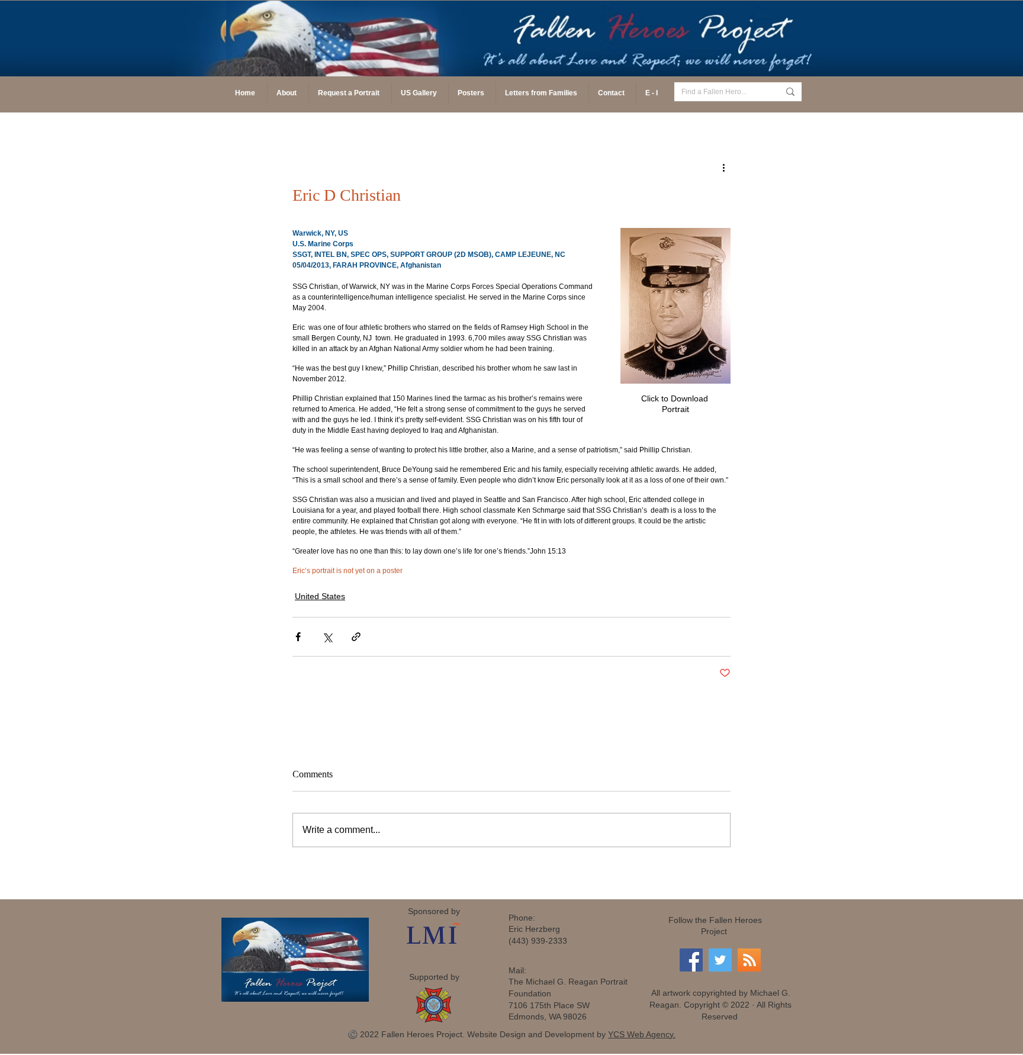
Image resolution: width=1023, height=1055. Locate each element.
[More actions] (723, 167)
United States (320, 596)
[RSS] (749, 960)
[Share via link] (356, 636)
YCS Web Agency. (641, 1034)
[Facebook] (691, 960)
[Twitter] (720, 960)
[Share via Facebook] (298, 636)
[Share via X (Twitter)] (327, 636)
